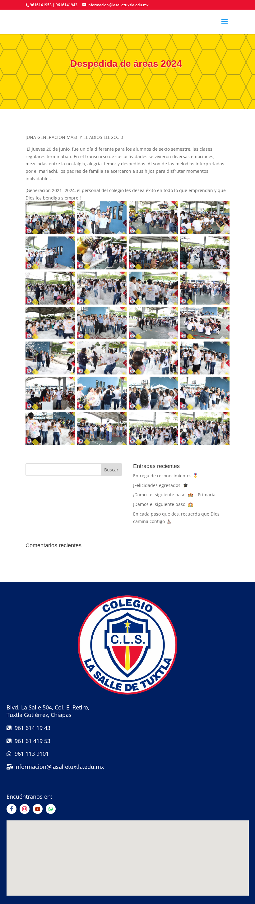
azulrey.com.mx (127, 900)
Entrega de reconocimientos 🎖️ (165, 476)
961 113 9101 (30, 753)
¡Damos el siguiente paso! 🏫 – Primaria (174, 495)
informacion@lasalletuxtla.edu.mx (59, 766)
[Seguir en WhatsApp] (51, 809)
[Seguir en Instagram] (25, 809)
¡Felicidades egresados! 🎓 (160, 485)
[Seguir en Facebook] (11, 809)
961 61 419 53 (31, 741)
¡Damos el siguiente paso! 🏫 (163, 504)
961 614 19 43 (31, 728)
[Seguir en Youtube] (38, 809)
